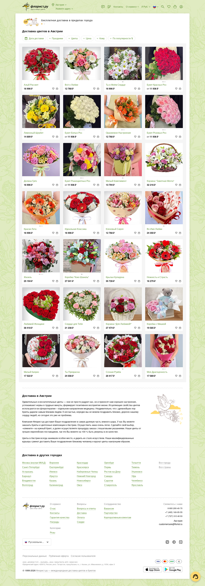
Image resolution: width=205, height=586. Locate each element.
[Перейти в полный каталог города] (35, 7)
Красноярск (83, 467)
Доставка (82, 513)
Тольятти (136, 462)
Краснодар (82, 462)
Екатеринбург (57, 467)
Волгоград (27, 485)
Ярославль (137, 485)
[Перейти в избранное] (169, 6)
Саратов (108, 480)
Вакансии (109, 508)
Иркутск (54, 476)
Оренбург (109, 462)
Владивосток (29, 480)
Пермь (107, 467)
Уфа (134, 476)
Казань (53, 480)
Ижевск (53, 471)
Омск (79, 485)
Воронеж (54, 462)
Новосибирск (84, 480)
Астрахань (27, 471)
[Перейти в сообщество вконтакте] (167, 542)
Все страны (165, 467)
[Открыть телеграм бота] (174, 542)
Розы (52, 532)
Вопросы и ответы (86, 508)
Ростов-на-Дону (112, 471)
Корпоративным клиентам (117, 517)
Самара (108, 476)
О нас (53, 508)
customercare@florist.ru (170, 524)
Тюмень (136, 467)
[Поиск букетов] (163, 6)
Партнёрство (111, 513)
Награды (54, 521)
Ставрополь (110, 485)
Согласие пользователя (83, 556)
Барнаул (26, 476)
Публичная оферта (59, 556)
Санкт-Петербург (31, 467)
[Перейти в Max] (181, 542)
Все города (164, 462)
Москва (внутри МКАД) (34, 462)
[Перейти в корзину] (175, 6)
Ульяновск (137, 471)
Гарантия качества (59, 517)
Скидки (80, 521)
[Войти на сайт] (181, 6)
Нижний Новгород (86, 476)
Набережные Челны (87, 471)
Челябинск (137, 480)
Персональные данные (35, 556)
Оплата (81, 517)
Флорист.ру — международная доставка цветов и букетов (66, 570)
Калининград (56, 485)
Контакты (55, 513)
